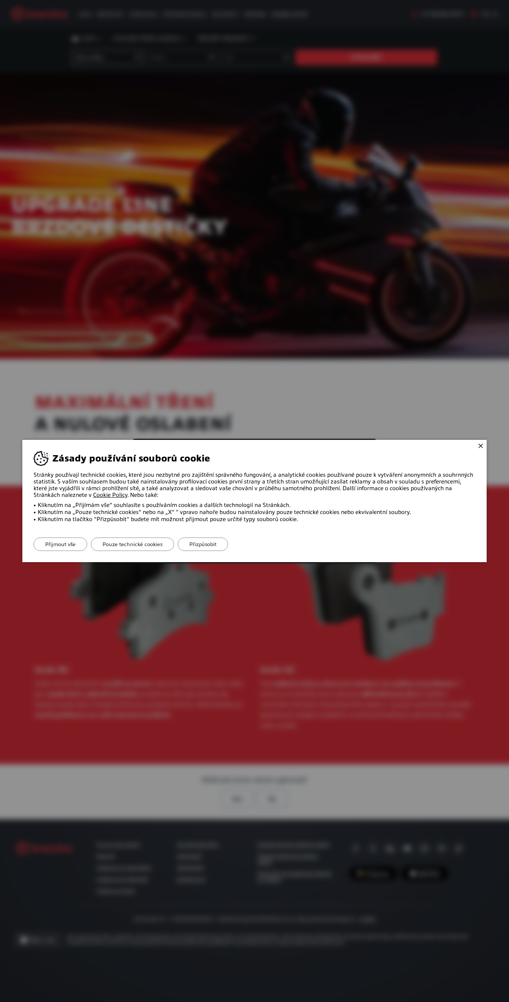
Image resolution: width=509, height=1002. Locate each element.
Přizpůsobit (202, 544)
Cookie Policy (110, 495)
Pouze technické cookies (132, 544)
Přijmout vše (60, 544)
